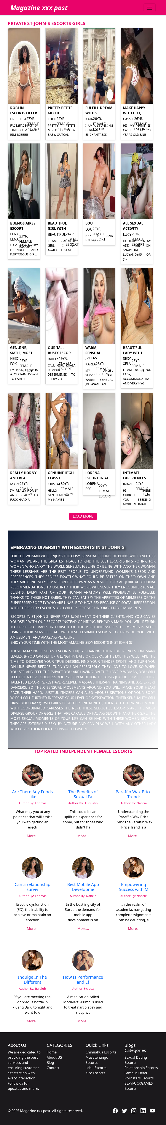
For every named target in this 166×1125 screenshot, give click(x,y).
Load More (83, 516)
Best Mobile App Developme (83, 886)
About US (54, 1057)
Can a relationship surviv (32, 886)
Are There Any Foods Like (32, 794)
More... (32, 835)
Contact (53, 1067)
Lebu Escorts (96, 1067)
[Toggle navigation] (150, 7)
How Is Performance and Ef (83, 979)
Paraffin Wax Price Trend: (134, 794)
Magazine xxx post (38, 7)
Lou (89, 223)
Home (52, 1052)
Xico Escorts (95, 1073)
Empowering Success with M (133, 886)
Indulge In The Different (32, 979)
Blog (50, 1062)
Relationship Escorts (141, 1067)
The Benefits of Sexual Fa (83, 794)
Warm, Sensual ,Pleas (93, 352)
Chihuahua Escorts (101, 1052)
